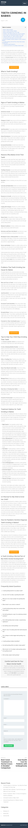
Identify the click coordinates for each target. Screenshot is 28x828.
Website (6, 730)
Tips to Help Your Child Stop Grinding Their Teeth (13, 35)
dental (4, 813)
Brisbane (5, 811)
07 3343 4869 (13, 673)
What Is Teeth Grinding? (8, 29)
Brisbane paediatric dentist (9, 341)
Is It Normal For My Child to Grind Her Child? (12, 37)
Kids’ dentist (9, 259)
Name (5, 718)
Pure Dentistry (9, 825)
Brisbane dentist (9, 57)
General (5, 815)
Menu (24, 3)
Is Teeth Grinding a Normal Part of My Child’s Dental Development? (13, 42)
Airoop (3, 2)
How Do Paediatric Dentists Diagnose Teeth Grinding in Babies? (14, 40)
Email (5, 724)
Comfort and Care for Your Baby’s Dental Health (14, 45)
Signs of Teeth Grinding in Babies (10, 31)
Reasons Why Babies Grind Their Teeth (11, 32)
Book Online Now (14, 67)
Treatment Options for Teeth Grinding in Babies (13, 36)
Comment (6, 698)
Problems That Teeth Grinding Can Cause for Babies (14, 33)
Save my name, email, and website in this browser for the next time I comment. (13, 740)
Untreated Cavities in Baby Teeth (11, 797)
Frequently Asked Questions (9, 44)
